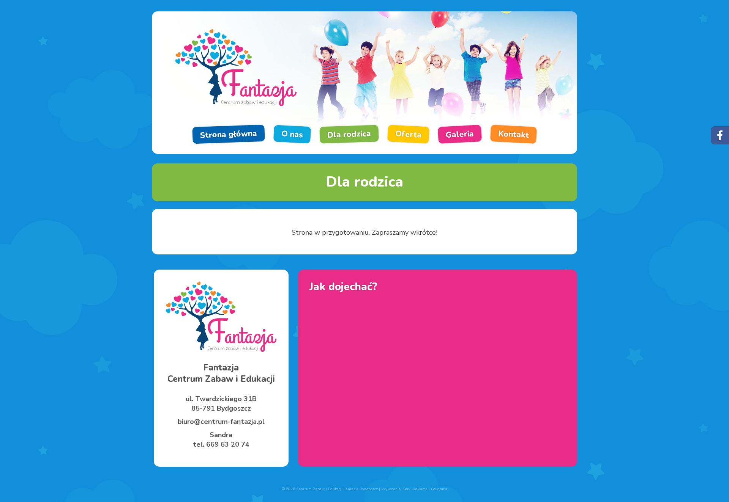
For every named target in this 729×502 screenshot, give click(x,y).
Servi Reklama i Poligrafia (425, 489)
